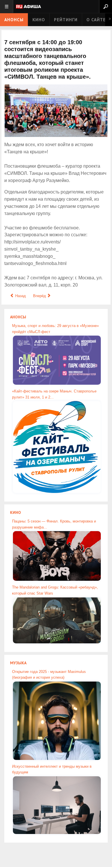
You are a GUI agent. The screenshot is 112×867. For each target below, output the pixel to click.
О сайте (96, 19)
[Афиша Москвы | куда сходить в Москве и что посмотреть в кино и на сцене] (28, 7)
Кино (38, 19)
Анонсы (14, 19)
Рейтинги (66, 19)
